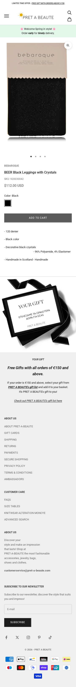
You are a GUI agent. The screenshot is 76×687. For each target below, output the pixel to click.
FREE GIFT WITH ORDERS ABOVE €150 (48, 3)
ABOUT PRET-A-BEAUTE (18, 426)
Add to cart (38, 217)
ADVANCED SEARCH (16, 519)
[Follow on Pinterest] (39, 637)
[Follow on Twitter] (17, 637)
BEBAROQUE (11, 165)
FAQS (7, 499)
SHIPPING (10, 439)
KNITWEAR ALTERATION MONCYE (24, 513)
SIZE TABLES (12, 506)
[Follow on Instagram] (28, 637)
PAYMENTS (11, 452)
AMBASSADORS (14, 479)
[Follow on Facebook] (6, 637)
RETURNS (10, 446)
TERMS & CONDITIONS (18, 472)
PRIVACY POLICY (14, 465)
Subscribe (17, 622)
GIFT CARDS (11, 432)
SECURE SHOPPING (16, 459)
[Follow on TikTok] (50, 637)
